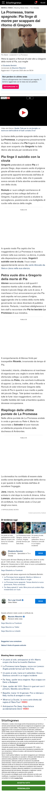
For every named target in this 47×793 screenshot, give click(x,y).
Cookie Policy (18, 778)
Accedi (42, 2)
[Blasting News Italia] (13, 2)
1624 (3, 730)
